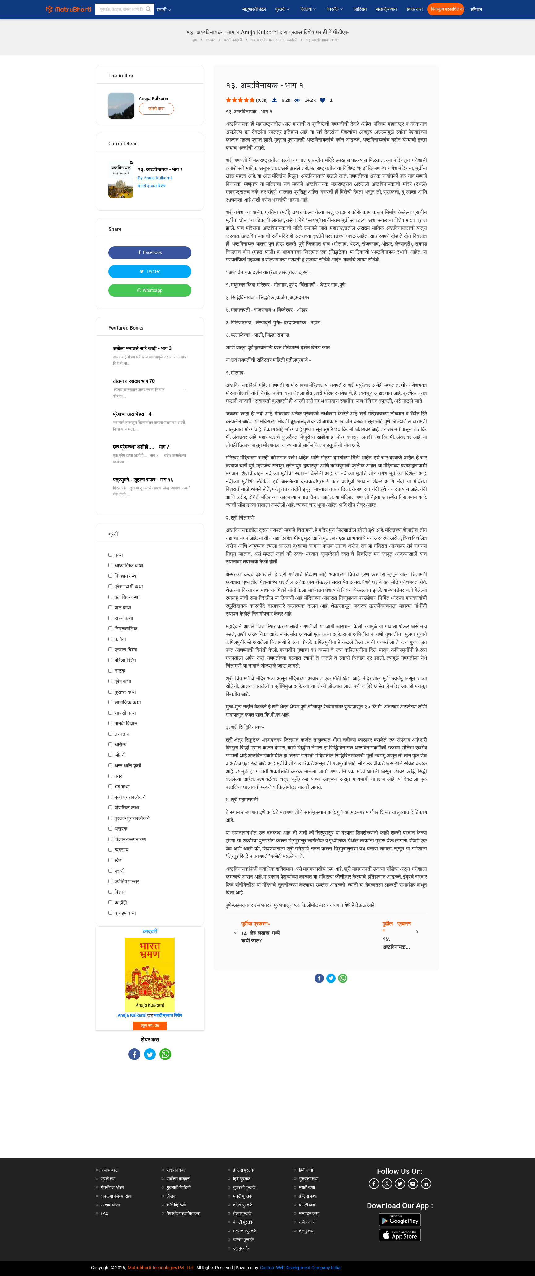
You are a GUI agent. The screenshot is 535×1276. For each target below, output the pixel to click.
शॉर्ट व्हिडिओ (176, 1204)
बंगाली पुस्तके (243, 1222)
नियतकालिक (126, 629)
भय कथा (122, 787)
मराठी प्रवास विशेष (152, 185)
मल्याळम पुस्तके (244, 1230)
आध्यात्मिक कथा (129, 565)
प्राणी (120, 871)
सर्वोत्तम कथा (176, 1170)
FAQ (105, 1213)
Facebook (152, 252)
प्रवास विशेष (126, 650)
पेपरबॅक (333, 9)
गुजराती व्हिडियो (179, 1187)
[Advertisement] (150, 1114)
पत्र (118, 776)
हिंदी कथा (306, 1170)
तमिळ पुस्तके (242, 1204)
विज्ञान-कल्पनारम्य (130, 839)
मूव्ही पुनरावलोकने (130, 797)
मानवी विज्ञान (126, 723)
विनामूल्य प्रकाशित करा (447, 9)
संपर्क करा (414, 9)
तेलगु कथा (306, 1230)
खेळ (118, 860)
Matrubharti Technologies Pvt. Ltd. (162, 1267)
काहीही (121, 902)
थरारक (121, 829)
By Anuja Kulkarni (155, 177)
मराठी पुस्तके (242, 1196)
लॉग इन (477, 9)
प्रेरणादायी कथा (129, 587)
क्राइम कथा (125, 913)
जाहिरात (360, 9)
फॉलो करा (156, 109)
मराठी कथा (307, 1187)
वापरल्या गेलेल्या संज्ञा (116, 1196)
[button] (148, 9)
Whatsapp (153, 290)
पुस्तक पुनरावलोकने (132, 818)
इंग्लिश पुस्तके (243, 1170)
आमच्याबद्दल (109, 1170)
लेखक (171, 1196)
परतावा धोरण (111, 1204)
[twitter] (400, 1183)
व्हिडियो (306, 9)
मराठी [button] (162, 10)
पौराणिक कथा (127, 808)
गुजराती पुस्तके (244, 1187)
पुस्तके (281, 9)
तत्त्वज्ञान (122, 734)
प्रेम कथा (123, 681)
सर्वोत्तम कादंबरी (178, 1178)
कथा (119, 555)
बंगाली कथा (307, 1204)
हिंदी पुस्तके (241, 1178)
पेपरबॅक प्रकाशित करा (183, 1213)
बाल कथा (123, 608)
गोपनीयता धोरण (112, 1187)
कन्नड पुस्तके (243, 1239)
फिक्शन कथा (126, 576)
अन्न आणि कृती (128, 766)
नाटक (120, 671)
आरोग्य (121, 745)
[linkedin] (426, 1183)
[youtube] (413, 1183)
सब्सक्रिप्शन (386, 9)
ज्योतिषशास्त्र (127, 881)
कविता (120, 639)
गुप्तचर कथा (125, 692)
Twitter (153, 271)
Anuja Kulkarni (153, 98)
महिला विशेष (125, 660)
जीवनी (120, 755)
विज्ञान (120, 892)
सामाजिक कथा (128, 702)
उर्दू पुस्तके (241, 1248)
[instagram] (387, 1183)
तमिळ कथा (307, 1222)
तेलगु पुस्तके (242, 1213)
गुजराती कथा (308, 1178)
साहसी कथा (125, 713)
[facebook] (374, 1183)
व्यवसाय (121, 850)
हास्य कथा (124, 618)
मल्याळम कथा (309, 1213)
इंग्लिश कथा (308, 1196)
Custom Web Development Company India (300, 1267)
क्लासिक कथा (127, 597)
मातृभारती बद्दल (254, 9)
